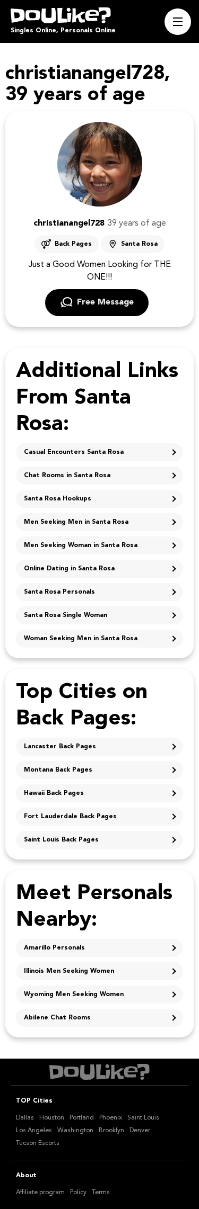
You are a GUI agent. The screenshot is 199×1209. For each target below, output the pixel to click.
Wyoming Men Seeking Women (74, 994)
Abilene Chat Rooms (57, 1018)
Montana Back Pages (58, 770)
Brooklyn (111, 1130)
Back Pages (73, 244)
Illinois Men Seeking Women (69, 971)
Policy (78, 1192)
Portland (82, 1118)
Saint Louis (143, 1118)
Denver (139, 1130)
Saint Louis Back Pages (61, 840)
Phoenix (110, 1118)
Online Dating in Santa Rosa (69, 569)
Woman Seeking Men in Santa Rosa (80, 638)
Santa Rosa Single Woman (65, 615)
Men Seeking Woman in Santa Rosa (80, 545)
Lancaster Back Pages (60, 747)
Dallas (25, 1118)
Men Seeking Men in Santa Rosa (76, 522)
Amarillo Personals (54, 948)
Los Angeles (34, 1130)
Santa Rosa (139, 244)
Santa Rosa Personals (59, 592)
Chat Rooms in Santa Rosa (67, 475)
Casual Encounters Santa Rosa (74, 452)
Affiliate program (40, 1192)
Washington (75, 1130)
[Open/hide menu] (178, 21)
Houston (51, 1118)
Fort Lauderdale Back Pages (70, 816)
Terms (101, 1192)
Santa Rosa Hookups (57, 499)
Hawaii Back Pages (54, 793)
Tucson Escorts (37, 1143)
